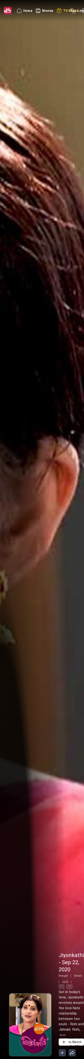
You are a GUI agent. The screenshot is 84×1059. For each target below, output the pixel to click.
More (63, 1035)
